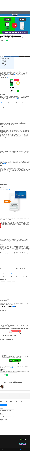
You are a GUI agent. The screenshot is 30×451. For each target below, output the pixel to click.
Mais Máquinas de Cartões (5, 36)
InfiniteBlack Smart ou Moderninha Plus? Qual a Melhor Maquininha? (14, 401)
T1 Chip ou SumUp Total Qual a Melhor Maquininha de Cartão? (15, 378)
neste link (11, 367)
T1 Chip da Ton (3, 60)
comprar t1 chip (8, 371)
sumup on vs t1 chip (24, 371)
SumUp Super (14, 36)
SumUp (9, 36)
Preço (3, 63)
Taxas (16, 36)
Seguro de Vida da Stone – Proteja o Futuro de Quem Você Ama (15, 382)
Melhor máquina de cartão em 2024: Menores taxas (7, 416)
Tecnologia (18, 36)
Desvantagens (5, 64)
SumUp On (14, 371)
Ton (20, 36)
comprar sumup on (3, 371)
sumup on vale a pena (18, 371)
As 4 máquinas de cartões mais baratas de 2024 (6, 410)
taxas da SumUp (9, 273)
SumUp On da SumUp (6, 65)
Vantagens (4, 61)
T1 (17, 98)
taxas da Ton (5, 163)
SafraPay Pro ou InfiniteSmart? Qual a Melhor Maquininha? (3, 401)
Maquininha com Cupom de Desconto (25, 449)
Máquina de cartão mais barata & (17, 449)
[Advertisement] (15, 5)
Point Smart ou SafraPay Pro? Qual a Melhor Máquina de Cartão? (24, 401)
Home (1, 35)
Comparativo (2, 36)
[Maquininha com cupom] (22, 440)
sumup (11, 371)
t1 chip (28, 371)
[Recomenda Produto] (22, 444)
